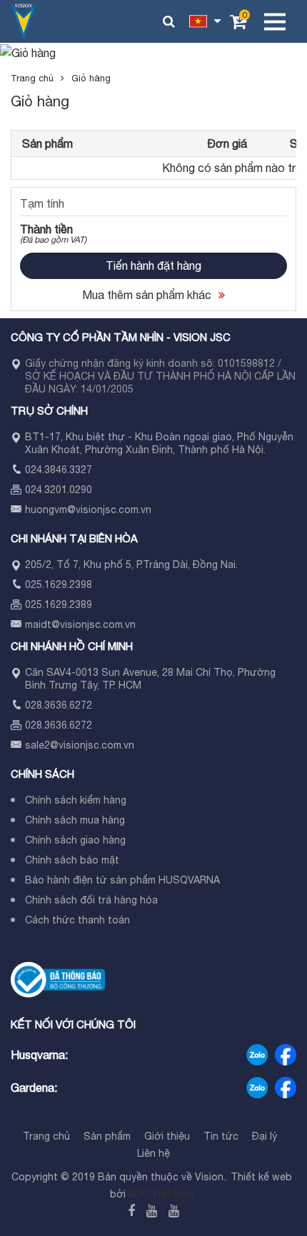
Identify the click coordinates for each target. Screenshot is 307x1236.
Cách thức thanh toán (77, 920)
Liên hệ (153, 1153)
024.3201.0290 (58, 489)
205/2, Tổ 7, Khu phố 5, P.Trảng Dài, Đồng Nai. (131, 564)
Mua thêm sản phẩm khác (146, 294)
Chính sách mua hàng (75, 820)
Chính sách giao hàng (75, 840)
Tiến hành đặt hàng (153, 265)
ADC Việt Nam (161, 1194)
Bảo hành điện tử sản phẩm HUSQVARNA (122, 880)
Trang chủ (32, 78)
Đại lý (264, 1136)
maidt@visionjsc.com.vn (80, 624)
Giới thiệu (167, 1136)
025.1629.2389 (58, 604)
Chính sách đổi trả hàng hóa (91, 900)
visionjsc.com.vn (113, 509)
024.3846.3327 (58, 469)
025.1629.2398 (58, 584)
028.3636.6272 (58, 705)
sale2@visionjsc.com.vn (79, 745)
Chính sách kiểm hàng (75, 800)
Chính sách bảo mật (72, 860)
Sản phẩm (107, 1136)
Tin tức (220, 1136)
